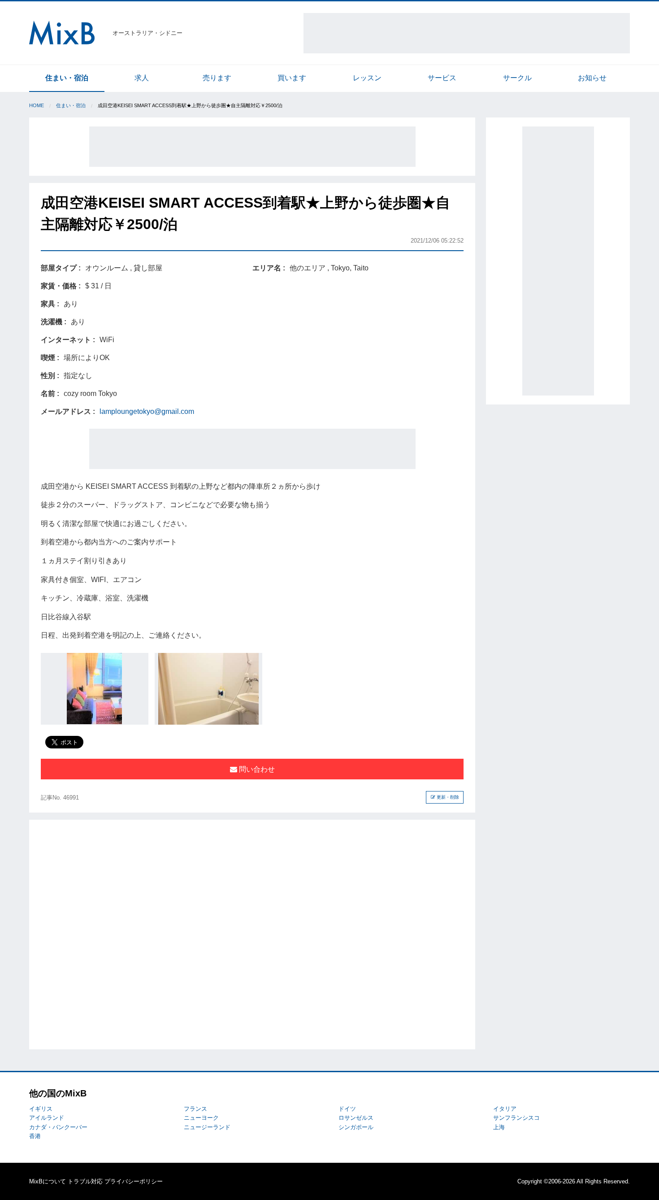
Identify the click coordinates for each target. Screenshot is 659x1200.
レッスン (367, 78)
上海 (499, 1127)
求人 (141, 78)
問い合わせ (256, 769)
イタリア (504, 1108)
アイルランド (46, 1117)
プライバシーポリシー (133, 1181)
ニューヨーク (201, 1117)
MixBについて (47, 1181)
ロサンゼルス (355, 1117)
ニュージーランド (207, 1127)
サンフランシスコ (516, 1117)
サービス (442, 78)
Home (36, 105)
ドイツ (347, 1108)
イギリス (40, 1108)
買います (291, 78)
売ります (217, 78)
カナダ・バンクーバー (58, 1127)
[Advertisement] (466, 33)
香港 (35, 1136)
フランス (195, 1108)
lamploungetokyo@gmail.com (147, 411)
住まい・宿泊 (66, 78)
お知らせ (592, 78)
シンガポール (355, 1127)
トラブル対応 (85, 1181)
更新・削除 (447, 797)
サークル (517, 78)
